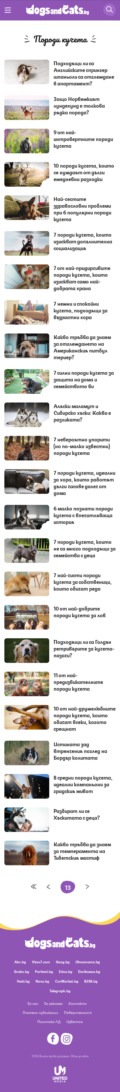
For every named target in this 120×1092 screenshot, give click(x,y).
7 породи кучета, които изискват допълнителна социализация (83, 241)
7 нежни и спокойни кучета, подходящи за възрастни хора (80, 310)
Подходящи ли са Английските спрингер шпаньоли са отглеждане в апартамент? (84, 73)
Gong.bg (63, 961)
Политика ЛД (49, 1021)
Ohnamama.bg (87, 961)
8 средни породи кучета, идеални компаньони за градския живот (83, 784)
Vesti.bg (23, 980)
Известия (74, 1021)
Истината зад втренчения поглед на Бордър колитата (80, 750)
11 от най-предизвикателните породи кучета (78, 681)
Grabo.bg (21, 971)
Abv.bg (20, 961)
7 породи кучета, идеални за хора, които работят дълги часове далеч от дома (84, 482)
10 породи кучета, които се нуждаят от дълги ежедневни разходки (84, 172)
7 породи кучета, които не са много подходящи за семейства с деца (85, 548)
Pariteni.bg (44, 971)
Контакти (77, 1003)
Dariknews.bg (89, 971)
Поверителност (78, 1012)
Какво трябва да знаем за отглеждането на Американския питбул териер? (82, 346)
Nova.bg (42, 980)
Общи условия (79, 1056)
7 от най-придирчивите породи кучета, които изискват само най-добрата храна (82, 277)
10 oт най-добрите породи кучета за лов (80, 611)
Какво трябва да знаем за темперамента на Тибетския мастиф (82, 850)
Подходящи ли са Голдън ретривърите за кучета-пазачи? (84, 648)
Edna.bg (65, 971)
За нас (32, 1003)
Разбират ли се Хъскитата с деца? (77, 814)
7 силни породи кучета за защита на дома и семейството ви (84, 379)
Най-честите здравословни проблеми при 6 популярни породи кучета (82, 208)
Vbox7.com (41, 961)
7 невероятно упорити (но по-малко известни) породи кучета (82, 446)
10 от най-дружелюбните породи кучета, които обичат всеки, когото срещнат (85, 718)
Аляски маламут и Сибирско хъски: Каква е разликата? (82, 412)
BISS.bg (91, 980)
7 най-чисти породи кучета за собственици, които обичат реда (83, 581)
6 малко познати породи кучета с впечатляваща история (83, 515)
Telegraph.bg (60, 990)
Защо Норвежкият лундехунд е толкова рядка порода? (79, 105)
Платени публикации (40, 1012)
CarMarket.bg (66, 980)
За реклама (53, 1003)
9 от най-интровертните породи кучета (83, 138)
